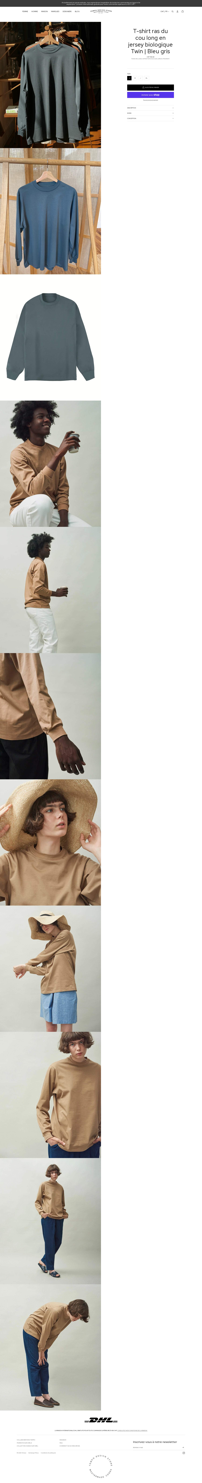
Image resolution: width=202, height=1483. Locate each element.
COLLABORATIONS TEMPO (26, 1440)
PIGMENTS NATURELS (24, 1443)
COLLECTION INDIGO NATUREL (27, 1446)
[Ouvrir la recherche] (172, 11)
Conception (131, 118)
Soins (129, 113)
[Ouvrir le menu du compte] (177, 11)
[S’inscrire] (183, 1447)
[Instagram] (183, 1453)
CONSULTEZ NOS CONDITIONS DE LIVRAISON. (132, 1430)
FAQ (61, 1443)
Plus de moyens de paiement (150, 100)
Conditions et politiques (48, 1453)
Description (131, 108)
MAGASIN (63, 1440)
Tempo (24, 1453)
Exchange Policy (34, 1453)
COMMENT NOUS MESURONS (70, 1446)
